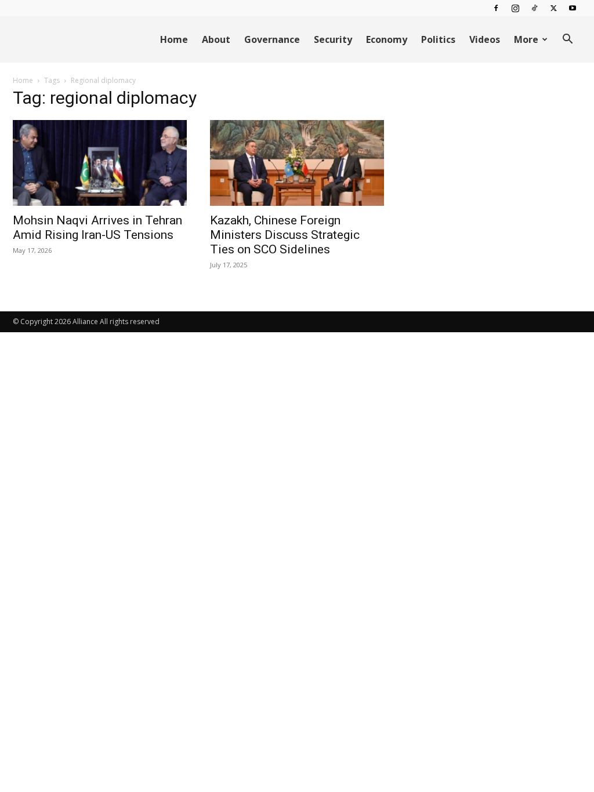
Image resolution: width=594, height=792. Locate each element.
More (526, 39)
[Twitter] (553, 8)
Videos (484, 39)
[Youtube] (572, 8)
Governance (272, 39)
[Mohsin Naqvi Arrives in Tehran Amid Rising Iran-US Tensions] (100, 163)
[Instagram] (515, 8)
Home (174, 39)
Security (333, 39)
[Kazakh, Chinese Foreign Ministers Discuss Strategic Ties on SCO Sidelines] (297, 163)
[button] (567, 40)
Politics (438, 39)
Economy (386, 39)
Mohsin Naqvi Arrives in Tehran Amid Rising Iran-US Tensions (97, 227)
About (216, 39)
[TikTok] (534, 8)
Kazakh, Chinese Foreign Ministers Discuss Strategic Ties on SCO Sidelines (285, 234)
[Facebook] (496, 8)
